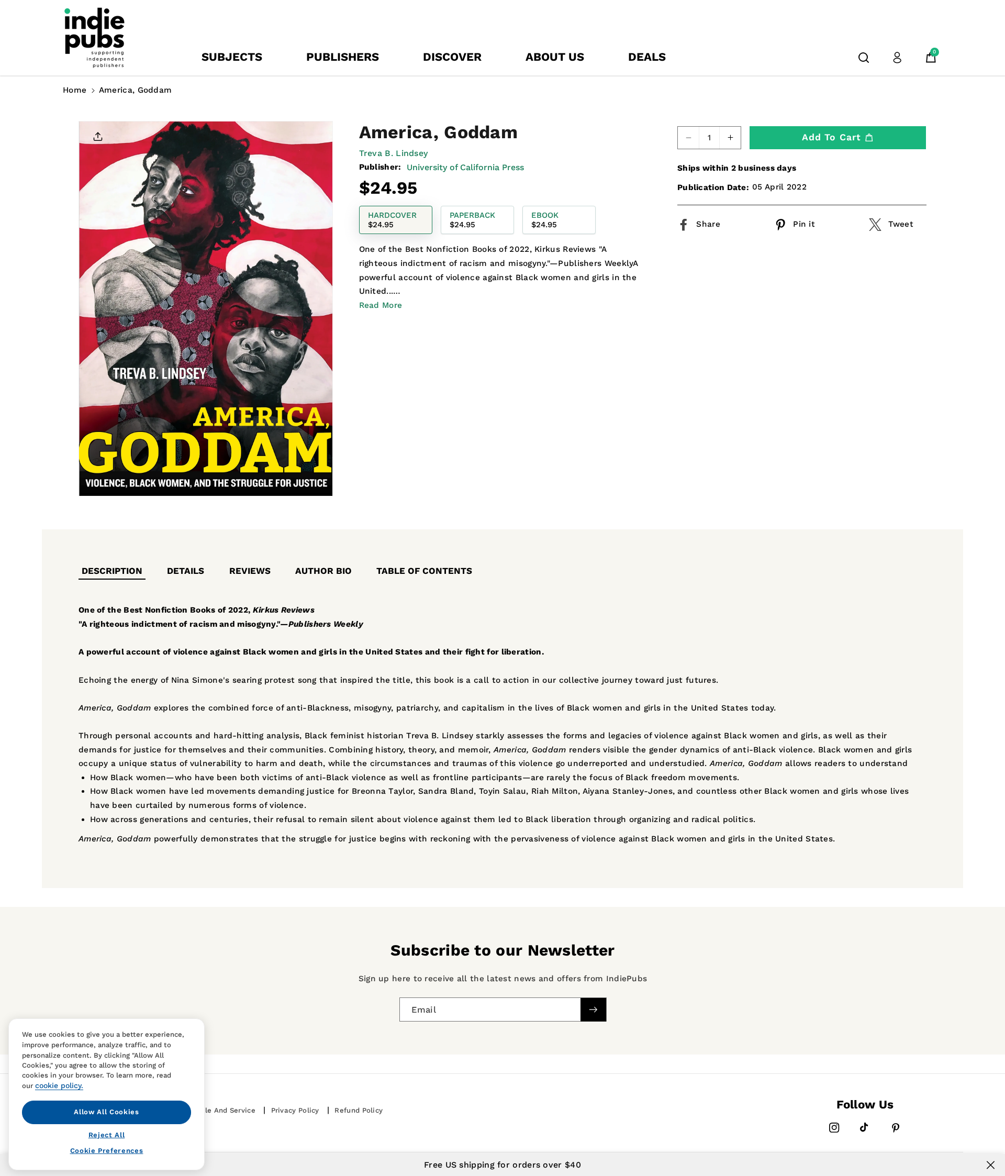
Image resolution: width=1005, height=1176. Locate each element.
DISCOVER (452, 56)
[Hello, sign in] (897, 57)
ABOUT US (555, 56)
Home (74, 90)
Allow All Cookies (106, 1112)
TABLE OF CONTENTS (424, 570)
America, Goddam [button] (135, 90)
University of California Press (465, 167)
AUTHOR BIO (323, 570)
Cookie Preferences (106, 1151)
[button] (863, 57)
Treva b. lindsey (393, 153)
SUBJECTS (232, 56)
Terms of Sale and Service (208, 1110)
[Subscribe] (593, 1009)
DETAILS (185, 570)
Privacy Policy (295, 1110)
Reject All (106, 1134)
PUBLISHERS (342, 56)
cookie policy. (59, 1085)
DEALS (647, 56)
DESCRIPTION (112, 570)
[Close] (990, 1165)
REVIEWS (250, 570)
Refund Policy (358, 1110)
